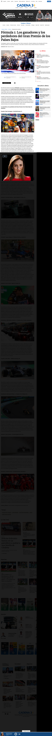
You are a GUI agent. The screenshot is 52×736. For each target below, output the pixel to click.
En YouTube (33, 1)
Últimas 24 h (28, 1)
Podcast (37, 119)
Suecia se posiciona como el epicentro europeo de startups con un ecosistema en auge (43, 61)
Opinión (12, 1)
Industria (7, 25)
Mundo (35, 7)
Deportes (4, 1)
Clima (36, 1)
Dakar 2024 (42, 25)
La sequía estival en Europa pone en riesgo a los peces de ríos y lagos (43, 67)
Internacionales (27, 25)
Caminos (8, 1)
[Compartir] (14, 83)
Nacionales (22, 25)
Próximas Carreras (13, 25)
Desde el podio (47, 25)
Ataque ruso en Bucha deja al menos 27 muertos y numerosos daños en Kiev (43, 56)
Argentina (21, 7)
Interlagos (33, 25)
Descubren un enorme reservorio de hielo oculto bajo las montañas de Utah (43, 73)
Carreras (4, 25)
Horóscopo (40, 1)
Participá (49, 1)
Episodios (41, 98)
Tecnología (40, 59)
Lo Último (16, 7)
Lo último (43, 51)
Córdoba (26, 7)
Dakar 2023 (37, 25)
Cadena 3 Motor (26, 23)
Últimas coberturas (22, 1)
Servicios (18, 25)
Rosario (31, 7)
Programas (16, 1)
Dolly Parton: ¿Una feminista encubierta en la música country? (43, 78)
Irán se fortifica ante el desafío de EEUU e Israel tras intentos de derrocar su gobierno (43, 83)
